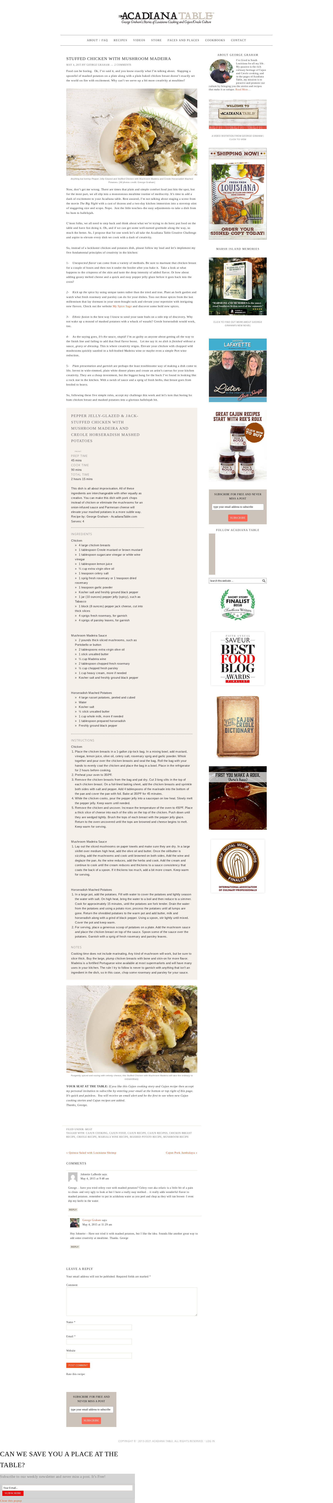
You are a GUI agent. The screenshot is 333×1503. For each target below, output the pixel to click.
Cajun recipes (158, 1133)
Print (78, 451)
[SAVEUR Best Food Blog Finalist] (238, 688)
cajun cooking (97, 1133)
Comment (72, 1285)
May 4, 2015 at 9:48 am (95, 1178)
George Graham (91, 1220)
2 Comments (122, 65)
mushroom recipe (176, 1137)
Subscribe (13, 1493)
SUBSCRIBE (238, 517)
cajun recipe (137, 1133)
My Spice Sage (122, 306)
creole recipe (87, 1137)
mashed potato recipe (146, 1137)
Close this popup (11, 1500)
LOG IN (210, 1441)
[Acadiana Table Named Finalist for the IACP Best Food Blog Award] (238, 896)
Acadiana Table (166, 16)
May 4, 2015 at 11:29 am (97, 1224)
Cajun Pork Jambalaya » (181, 1152)
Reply (73, 1210)
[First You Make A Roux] (238, 831)
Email (71, 1336)
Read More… (243, 89)
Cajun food (117, 1133)
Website (71, 1350)
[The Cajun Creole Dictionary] (238, 759)
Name (70, 1322)
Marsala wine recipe (113, 1137)
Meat (88, 1129)
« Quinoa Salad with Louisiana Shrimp (91, 1152)
